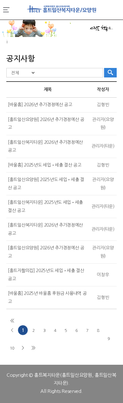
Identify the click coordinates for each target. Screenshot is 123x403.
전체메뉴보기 (6, 10)
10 (12, 348)
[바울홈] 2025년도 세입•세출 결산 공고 (44, 165)
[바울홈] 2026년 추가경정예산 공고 (40, 104)
